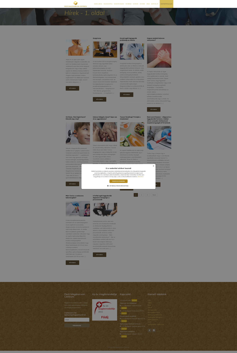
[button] (118, 186)
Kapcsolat (154, 4)
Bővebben (141, 176)
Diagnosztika (108, 4)
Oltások (135, 4)
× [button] (153, 166)
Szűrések (128, 4)
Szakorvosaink (119, 4)
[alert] (118, 176)
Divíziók (142, 4)
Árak (148, 4)
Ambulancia (98, 4)
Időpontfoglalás (166, 4)
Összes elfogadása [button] (118, 181)
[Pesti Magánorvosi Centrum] (75, 4)
